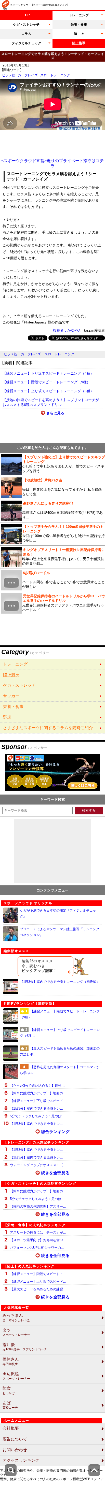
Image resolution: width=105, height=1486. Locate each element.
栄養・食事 (79, 24)
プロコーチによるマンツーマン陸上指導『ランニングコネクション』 (59, 932)
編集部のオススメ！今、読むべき (39, 965)
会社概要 (11, 1428)
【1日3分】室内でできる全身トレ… (36, 1108)
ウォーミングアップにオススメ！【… (38, 1165)
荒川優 (25, 1346)
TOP (26, 15)
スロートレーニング (55, 75)
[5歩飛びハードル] (52, 580)
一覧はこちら (52, 664)
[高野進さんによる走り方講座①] (52, 510)
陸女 (9, 1390)
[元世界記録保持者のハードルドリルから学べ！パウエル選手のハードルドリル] (52, 603)
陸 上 (79, 34)
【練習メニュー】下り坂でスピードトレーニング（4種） (48, 373)
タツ (16, 1332)
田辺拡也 (16, 1375)
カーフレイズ (28, 75)
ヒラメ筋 (8, 75)
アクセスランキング (21, 1460)
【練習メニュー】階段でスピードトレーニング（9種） (46, 382)
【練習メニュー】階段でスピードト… (38, 1274)
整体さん (11, 1361)
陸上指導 (78, 43)
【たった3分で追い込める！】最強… (37, 1085)
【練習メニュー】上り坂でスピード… (38, 1281)
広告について (15, 1439)
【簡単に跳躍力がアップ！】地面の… (38, 1093)
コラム (26, 34)
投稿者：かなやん (67, 330)
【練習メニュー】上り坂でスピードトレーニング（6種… (60, 1033)
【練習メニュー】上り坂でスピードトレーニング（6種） (48, 391)
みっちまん (16, 1317)
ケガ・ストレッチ (26, 24)
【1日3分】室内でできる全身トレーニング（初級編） (60, 982)
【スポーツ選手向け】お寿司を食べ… (38, 1240)
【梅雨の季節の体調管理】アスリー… (38, 1206)
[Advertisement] (52, 144)
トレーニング (79, 15)
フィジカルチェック (26, 43)
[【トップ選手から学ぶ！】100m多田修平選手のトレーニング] (52, 533)
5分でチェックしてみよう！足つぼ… (37, 1116)
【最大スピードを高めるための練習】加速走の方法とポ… (60, 1051)
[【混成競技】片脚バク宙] (52, 487)
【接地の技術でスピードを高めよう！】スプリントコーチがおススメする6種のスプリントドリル (51, 402)
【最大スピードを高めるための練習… (38, 1289)
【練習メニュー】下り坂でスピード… (38, 1101)
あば (10, 1405)
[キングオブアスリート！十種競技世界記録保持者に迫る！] (52, 557)
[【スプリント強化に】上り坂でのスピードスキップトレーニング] (52, 464)
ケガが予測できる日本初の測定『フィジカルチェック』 (58, 913)
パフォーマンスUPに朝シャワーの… (37, 1248)
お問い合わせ (15, 1450)
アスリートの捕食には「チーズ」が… (38, 1232)
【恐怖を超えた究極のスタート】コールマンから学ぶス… (60, 1070)
